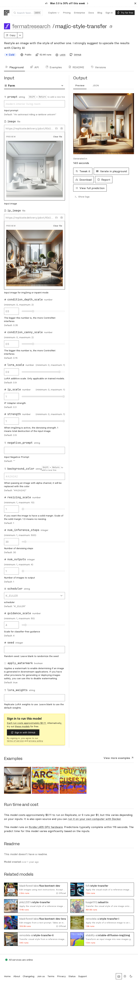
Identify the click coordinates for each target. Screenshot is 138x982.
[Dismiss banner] (135, 3)
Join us (41, 976)
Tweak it (84, 171)
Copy (12, 35)
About (16, 976)
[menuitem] (54, 13)
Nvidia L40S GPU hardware (46, 827)
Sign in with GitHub (25, 732)
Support (82, 976)
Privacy (61, 976)
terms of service (15, 741)
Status (72, 976)
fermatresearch (31, 26)
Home (7, 976)
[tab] (80, 85)
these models (22, 726)
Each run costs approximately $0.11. (26, 723)
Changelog (28, 976)
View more (117, 758)
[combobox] (27, 13)
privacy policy (36, 741)
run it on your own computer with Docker (94, 819)
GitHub (77, 54)
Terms (50, 976)
